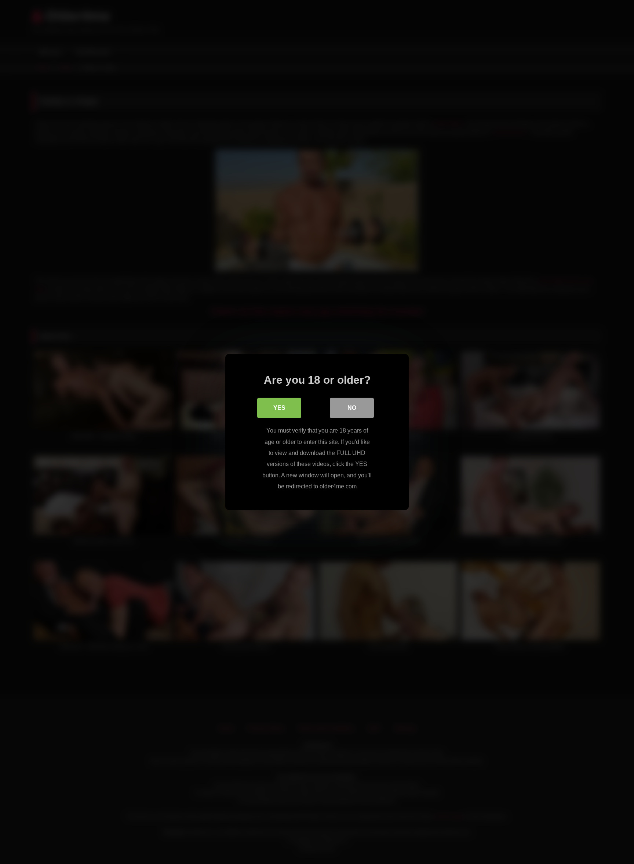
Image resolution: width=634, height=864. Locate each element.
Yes (279, 408)
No (351, 408)
